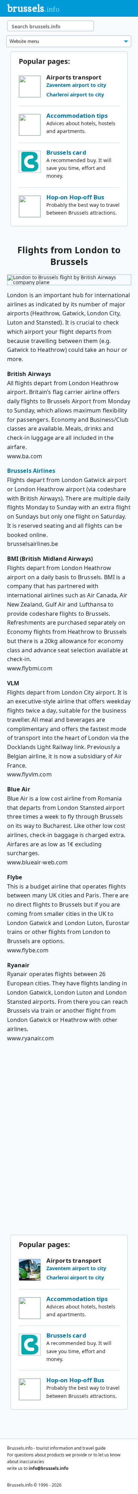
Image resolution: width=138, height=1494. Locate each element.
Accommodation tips (77, 115)
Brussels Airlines (31, 471)
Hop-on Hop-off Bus (75, 197)
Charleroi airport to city (75, 94)
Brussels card (66, 152)
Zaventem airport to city (76, 85)
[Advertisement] (69, 1140)
